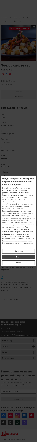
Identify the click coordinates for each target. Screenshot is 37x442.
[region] (18, 221)
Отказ (18, 263)
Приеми (18, 257)
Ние (3, 188)
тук (33, 243)
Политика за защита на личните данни (17, 241)
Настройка (18, 251)
